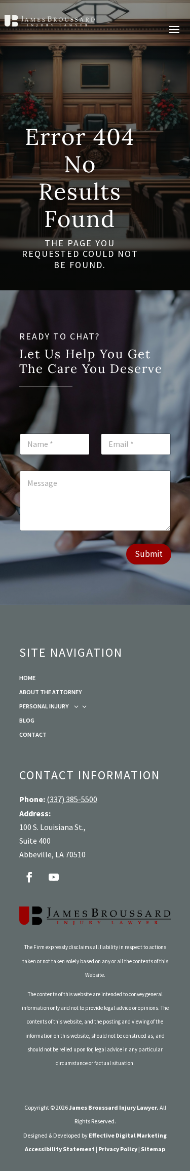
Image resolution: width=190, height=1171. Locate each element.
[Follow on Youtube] (54, 877)
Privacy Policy (117, 1149)
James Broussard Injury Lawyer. (114, 1107)
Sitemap (153, 1149)
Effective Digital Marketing (128, 1135)
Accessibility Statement (60, 1149)
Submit (149, 553)
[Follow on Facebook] (29, 877)
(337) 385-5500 (72, 799)
